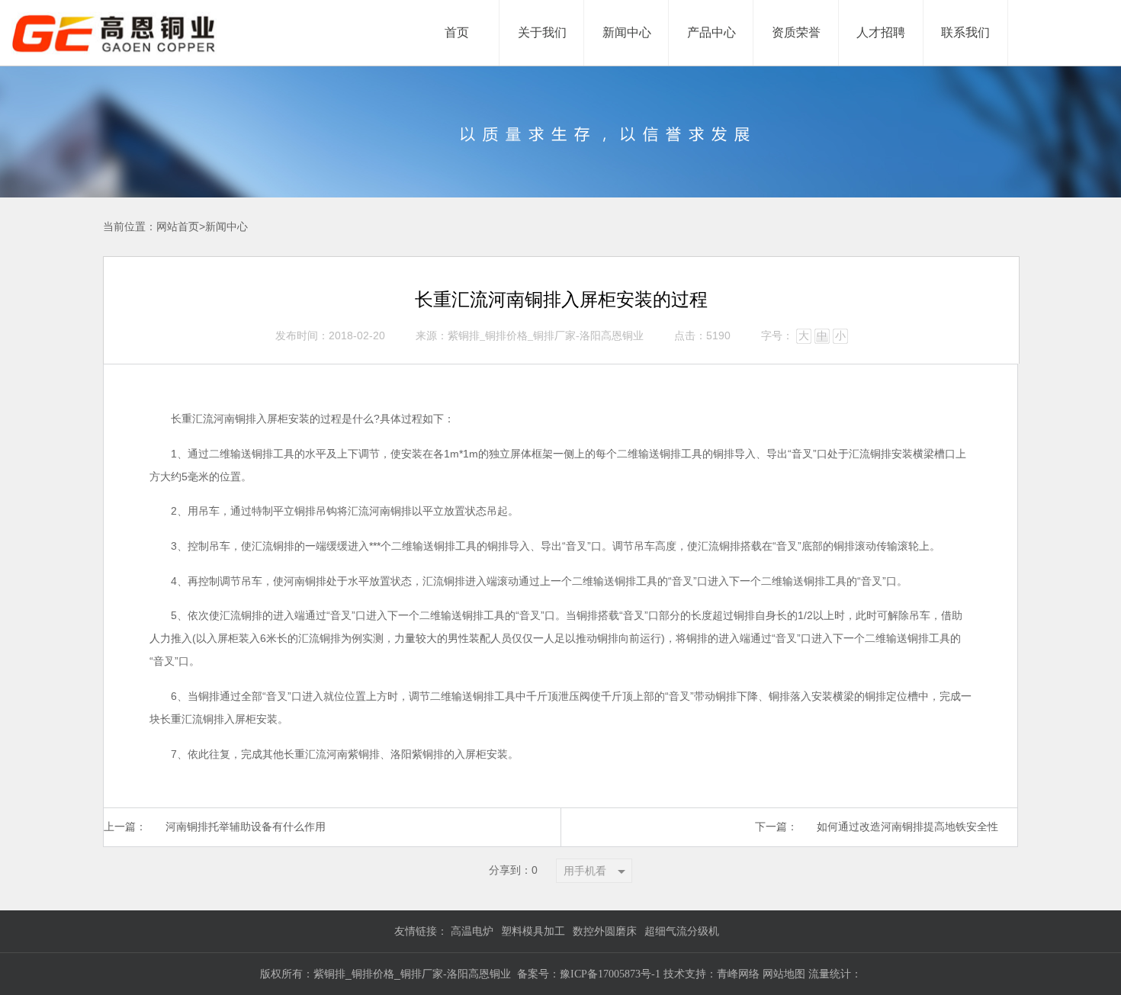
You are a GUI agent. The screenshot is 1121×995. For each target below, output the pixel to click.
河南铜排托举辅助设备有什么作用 (245, 827)
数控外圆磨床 (605, 931)
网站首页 (177, 227)
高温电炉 (472, 931)
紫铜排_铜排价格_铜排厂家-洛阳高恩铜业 (546, 336)
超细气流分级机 (681, 931)
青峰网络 (740, 974)
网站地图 (784, 974)
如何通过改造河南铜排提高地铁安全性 (907, 827)
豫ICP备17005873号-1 (610, 974)
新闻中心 (226, 227)
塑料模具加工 (533, 931)
